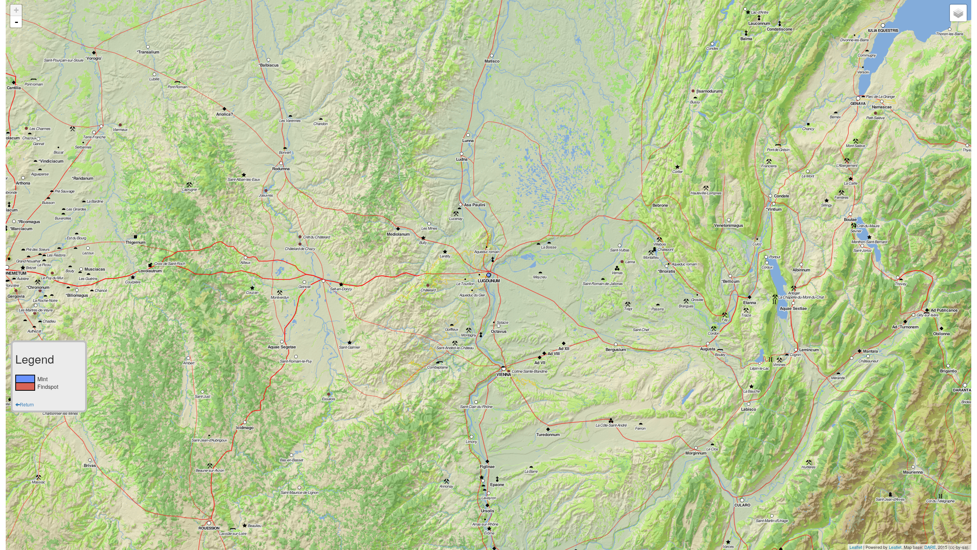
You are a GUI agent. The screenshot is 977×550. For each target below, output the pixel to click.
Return (27, 404)
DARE (930, 547)
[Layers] (958, 13)
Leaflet (856, 547)
